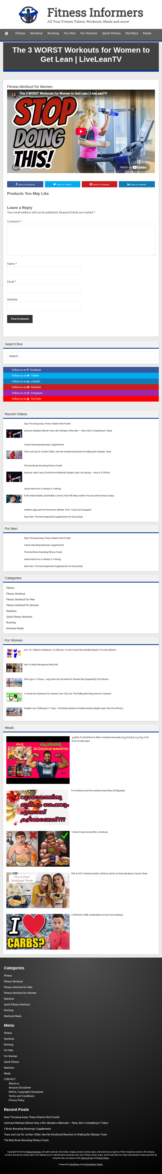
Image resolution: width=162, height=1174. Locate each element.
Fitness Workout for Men (20, 599)
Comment (14, 221)
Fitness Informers (95, 12)
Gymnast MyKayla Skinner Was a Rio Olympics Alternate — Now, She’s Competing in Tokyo (56, 1122)
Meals (147, 33)
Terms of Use (87, 1158)
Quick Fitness (111, 33)
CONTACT (10, 1079)
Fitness (20, 33)
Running (53, 33)
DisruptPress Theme (94, 1164)
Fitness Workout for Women (30, 87)
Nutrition (131, 33)
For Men (70, 33)
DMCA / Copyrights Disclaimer (26, 1091)
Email (11, 281)
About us (14, 1083)
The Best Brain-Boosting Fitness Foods (26, 1140)
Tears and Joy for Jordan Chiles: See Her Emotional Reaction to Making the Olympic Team (55, 1134)
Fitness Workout (15, 593)
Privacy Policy (16, 1100)
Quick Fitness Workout (19, 616)
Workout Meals (15, 628)
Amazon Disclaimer (20, 1087)
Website (12, 299)
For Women (88, 33)
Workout (36, 33)
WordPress (74, 1164)
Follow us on (26, 369)
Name (12, 263)
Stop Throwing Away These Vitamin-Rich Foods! (32, 1117)
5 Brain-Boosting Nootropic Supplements (27, 1128)
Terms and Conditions (21, 1096)
